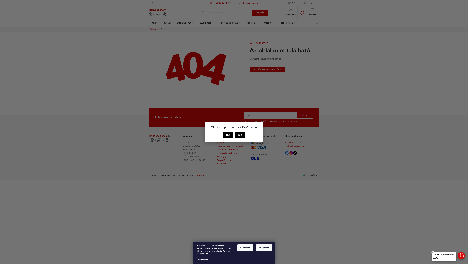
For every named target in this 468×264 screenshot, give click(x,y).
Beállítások (203, 259)
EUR (240, 135)
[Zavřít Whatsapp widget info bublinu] (432, 252)
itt (207, 254)
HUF (228, 135)
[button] (461, 255)
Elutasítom (245, 247)
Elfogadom (264, 247)
